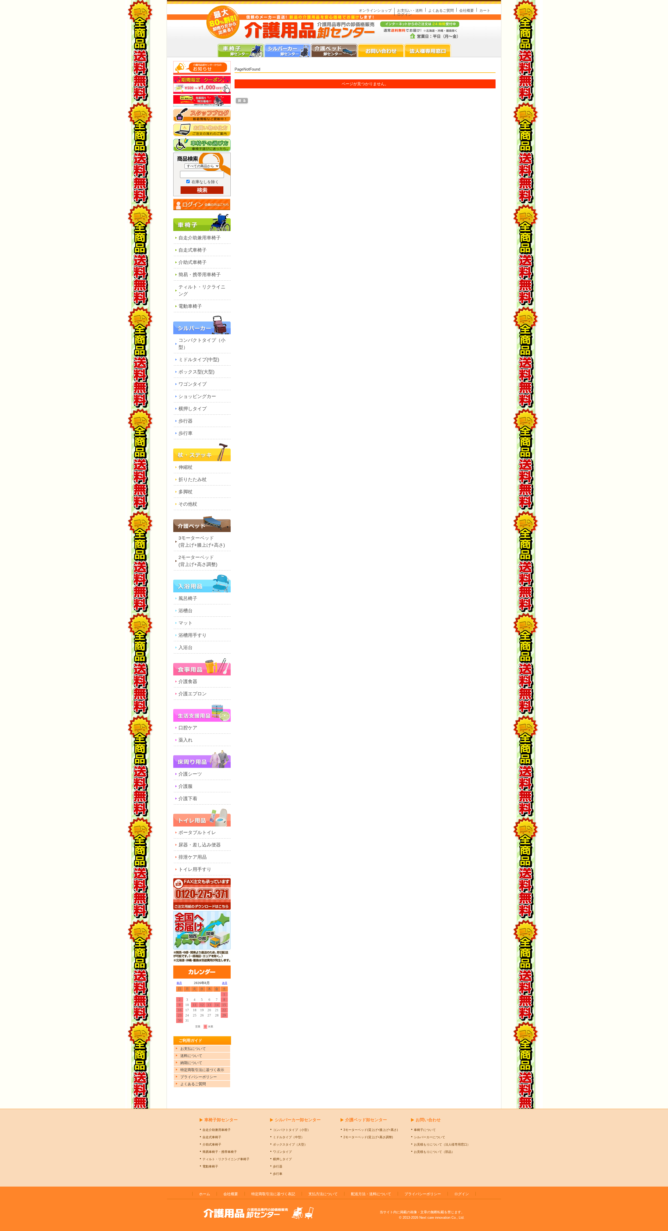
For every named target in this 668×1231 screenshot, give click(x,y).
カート (484, 10)
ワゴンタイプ (192, 384)
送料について (191, 1056)
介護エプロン (192, 693)
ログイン (404, 14)
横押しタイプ (192, 408)
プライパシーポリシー (198, 1077)
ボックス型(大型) (196, 371)
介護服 (185, 786)
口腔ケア (187, 727)
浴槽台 (185, 610)
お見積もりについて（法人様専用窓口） (442, 1144)
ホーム (204, 1194)
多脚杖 (185, 491)
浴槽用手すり (192, 635)
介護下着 (187, 798)
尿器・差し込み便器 (199, 844)
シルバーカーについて (429, 1137)
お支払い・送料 (410, 10)
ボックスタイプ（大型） (290, 1144)
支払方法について (323, 1194)
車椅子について (425, 1130)
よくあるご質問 (441, 10)
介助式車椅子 (192, 262)
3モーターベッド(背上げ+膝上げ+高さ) (201, 541)
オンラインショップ (375, 10)
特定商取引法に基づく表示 (202, 1070)
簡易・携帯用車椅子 (199, 274)
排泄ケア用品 (192, 857)
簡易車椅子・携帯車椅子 (219, 1152)
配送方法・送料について (371, 1194)
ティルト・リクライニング (201, 290)
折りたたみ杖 (192, 479)
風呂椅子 (187, 598)
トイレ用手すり (194, 869)
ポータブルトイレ (197, 832)
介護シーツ (190, 774)
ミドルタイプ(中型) (198, 359)
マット (185, 623)
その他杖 (187, 504)
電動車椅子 (190, 306)
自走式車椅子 (192, 250)
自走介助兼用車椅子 (199, 237)
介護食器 (187, 681)
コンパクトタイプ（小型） (201, 344)
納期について (191, 1063)
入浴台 (185, 647)
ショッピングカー (197, 396)
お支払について (193, 1049)
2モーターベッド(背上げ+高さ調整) (197, 561)
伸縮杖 (185, 467)
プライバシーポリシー (422, 1194)
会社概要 (466, 10)
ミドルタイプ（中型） (288, 1137)
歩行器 (185, 421)
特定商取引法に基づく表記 (273, 1194)
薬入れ (185, 740)
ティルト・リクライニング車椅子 (225, 1159)
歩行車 (185, 433)
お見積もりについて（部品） (434, 1152)
